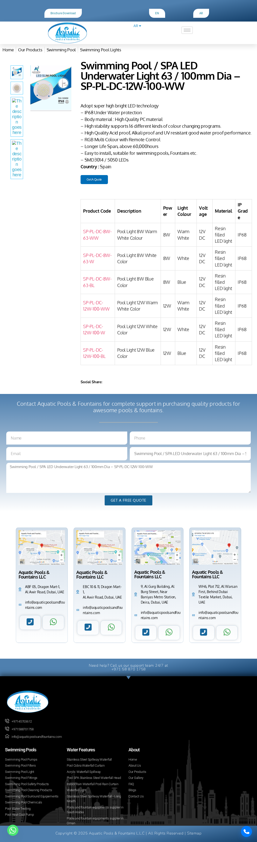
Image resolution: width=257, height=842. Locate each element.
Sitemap (194, 833)
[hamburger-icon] (187, 30)
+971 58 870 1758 (128, 669)
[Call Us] (246, 831)
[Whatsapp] (12, 830)
